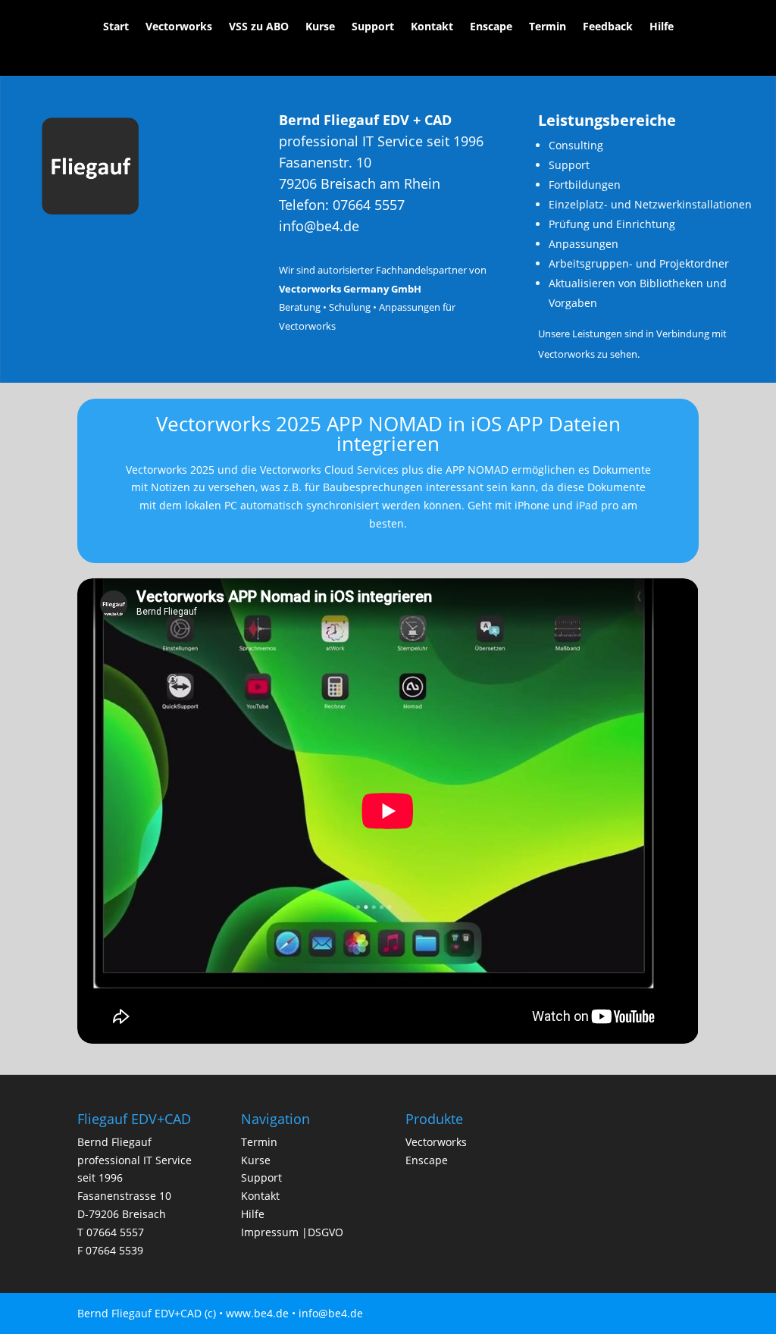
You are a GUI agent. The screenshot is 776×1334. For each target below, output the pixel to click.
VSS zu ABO (259, 27)
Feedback (608, 27)
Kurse (320, 27)
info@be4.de (319, 226)
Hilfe (661, 27)
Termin (547, 27)
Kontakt (432, 27)
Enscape (491, 27)
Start (116, 27)
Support (373, 27)
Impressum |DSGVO (292, 1232)
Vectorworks (179, 27)
